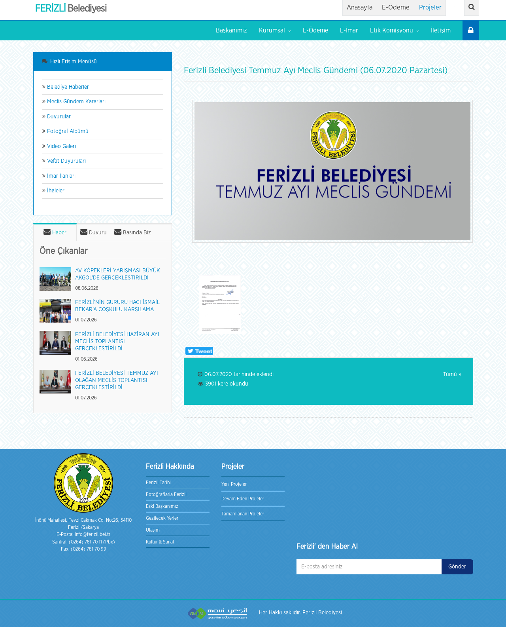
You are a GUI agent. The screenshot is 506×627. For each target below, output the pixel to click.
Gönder (457, 567)
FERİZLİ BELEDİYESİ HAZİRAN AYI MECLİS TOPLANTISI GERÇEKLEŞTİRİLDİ (117, 342)
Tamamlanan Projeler (242, 513)
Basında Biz (136, 233)
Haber (58, 233)
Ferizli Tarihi (158, 482)
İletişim (441, 30)
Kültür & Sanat (160, 542)
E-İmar (349, 30)
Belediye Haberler (67, 87)
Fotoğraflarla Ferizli (166, 494)
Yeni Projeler (234, 484)
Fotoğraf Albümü (67, 131)
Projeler (430, 7)
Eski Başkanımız (162, 506)
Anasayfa (359, 7)
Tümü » (452, 374)
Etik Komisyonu (391, 30)
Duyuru (97, 233)
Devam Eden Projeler (242, 498)
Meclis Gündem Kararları (75, 101)
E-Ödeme (396, 7)
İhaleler (54, 191)
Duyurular (58, 117)
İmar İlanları (60, 176)
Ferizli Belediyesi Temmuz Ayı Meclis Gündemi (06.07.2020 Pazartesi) (315, 70)
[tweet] (198, 351)
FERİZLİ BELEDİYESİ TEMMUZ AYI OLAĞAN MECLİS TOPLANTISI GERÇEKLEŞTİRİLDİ (116, 380)
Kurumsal (272, 30)
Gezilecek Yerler (162, 518)
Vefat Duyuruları (65, 161)
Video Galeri (60, 146)
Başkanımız (231, 30)
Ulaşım (153, 530)
